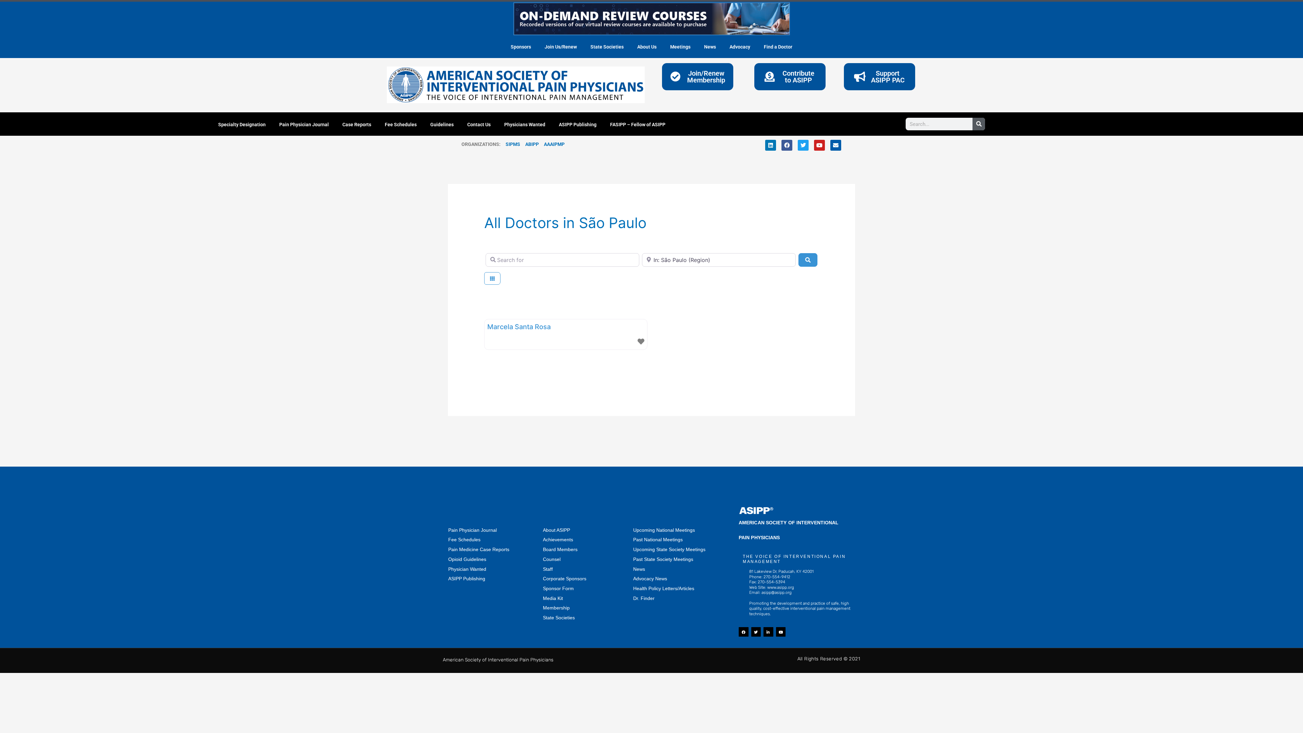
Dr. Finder (644, 598)
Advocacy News (650, 578)
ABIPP (532, 144)
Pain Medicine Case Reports (478, 549)
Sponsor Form (558, 588)
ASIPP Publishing (578, 124)
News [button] (710, 47)
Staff (548, 569)
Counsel (552, 559)
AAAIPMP (554, 144)
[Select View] (492, 278)
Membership (556, 607)
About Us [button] (647, 47)
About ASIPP (556, 530)
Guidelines (442, 124)
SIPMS (510, 144)
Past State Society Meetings (663, 559)
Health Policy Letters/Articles (663, 588)
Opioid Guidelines (467, 559)
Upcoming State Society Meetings (669, 549)
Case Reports (356, 124)
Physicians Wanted (524, 124)
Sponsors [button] (521, 47)
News (639, 569)
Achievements (558, 539)
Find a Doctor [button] (778, 47)
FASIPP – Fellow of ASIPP (637, 124)
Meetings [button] (680, 47)
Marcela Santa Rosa (519, 327)
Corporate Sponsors (564, 578)
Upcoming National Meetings (664, 530)
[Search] (978, 124)
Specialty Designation (242, 124)
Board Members (560, 549)
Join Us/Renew (561, 47)
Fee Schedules (401, 124)
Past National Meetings (658, 539)
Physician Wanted (467, 569)
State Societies (607, 47)
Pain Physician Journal (304, 124)
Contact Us (479, 124)
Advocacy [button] (740, 47)
